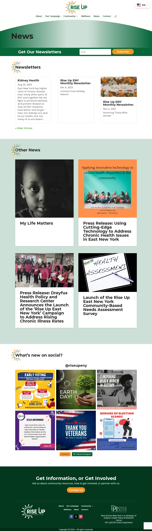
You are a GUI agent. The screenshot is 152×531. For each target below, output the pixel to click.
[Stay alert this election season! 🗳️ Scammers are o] (117, 430)
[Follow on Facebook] (71, 516)
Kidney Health (28, 80)
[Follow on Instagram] (81, 516)
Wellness (85, 16)
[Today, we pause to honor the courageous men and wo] (76, 430)
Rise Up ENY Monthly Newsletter (75, 82)
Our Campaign (52, 16)
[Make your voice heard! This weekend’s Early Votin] (35, 389)
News (97, 16)
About (39, 16)
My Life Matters (36, 223)
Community (69, 16)
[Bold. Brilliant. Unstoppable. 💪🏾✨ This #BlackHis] (117, 389)
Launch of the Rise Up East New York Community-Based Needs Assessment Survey (106, 305)
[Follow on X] (76, 516)
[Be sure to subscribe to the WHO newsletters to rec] (35, 430)
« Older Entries (23, 128)
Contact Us (76, 490)
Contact (107, 16)
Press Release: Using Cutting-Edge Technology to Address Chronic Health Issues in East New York (107, 231)
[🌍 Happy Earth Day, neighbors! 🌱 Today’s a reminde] (76, 389)
